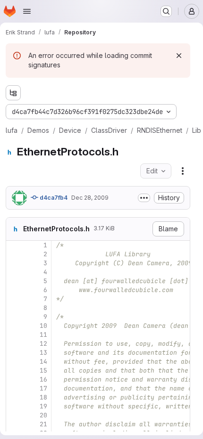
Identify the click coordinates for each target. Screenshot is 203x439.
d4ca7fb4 (53, 197)
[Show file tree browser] (13, 92)
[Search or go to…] (166, 11)
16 (43, 379)
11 (43, 335)
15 (43, 370)
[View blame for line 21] (14, 424)
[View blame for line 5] (14, 280)
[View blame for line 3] (14, 263)
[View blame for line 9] (14, 316)
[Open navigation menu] (26, 11)
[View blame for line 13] (14, 352)
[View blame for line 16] (14, 379)
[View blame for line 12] (14, 343)
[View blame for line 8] (14, 307)
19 (43, 406)
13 (43, 353)
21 (43, 424)
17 (43, 388)
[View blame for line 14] (14, 361)
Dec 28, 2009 (90, 197)
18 (43, 397)
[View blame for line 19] (14, 406)
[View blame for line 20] (14, 415)
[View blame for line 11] (14, 334)
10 (43, 326)
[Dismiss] (179, 55)
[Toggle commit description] (144, 198)
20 (43, 415)
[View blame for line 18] (14, 397)
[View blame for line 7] (14, 298)
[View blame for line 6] (14, 289)
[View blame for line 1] (14, 245)
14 (43, 362)
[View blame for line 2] (14, 254)
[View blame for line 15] (14, 370)
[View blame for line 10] (14, 325)
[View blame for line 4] (14, 272)
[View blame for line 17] (14, 388)
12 (43, 344)
